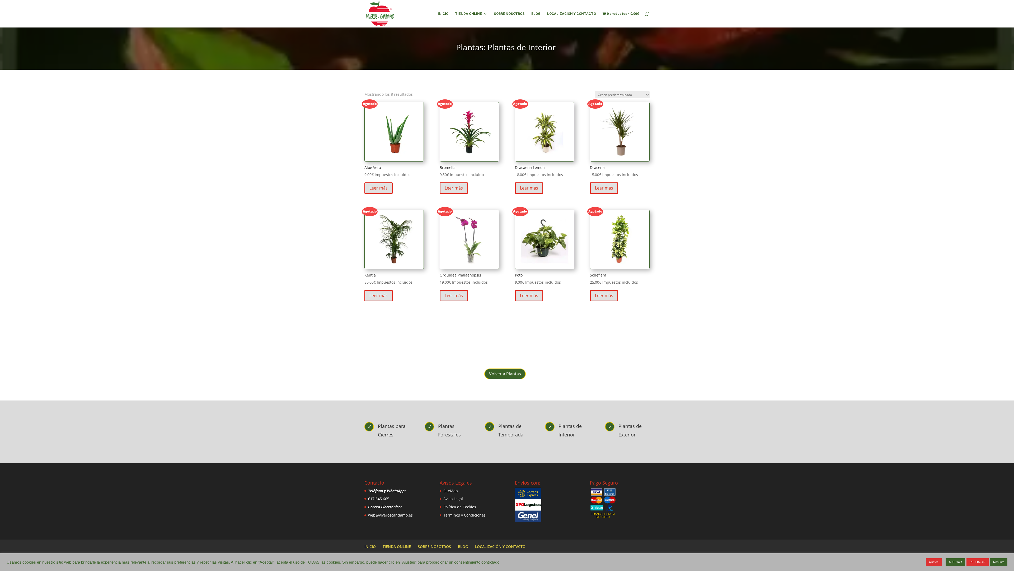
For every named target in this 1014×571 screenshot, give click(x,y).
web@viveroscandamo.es (390, 515)
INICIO (443, 14)
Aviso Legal (453, 498)
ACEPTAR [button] (955, 562)
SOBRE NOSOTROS (509, 14)
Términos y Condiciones (464, 515)
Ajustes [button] (933, 562)
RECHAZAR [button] (977, 562)
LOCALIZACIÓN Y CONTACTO (571, 14)
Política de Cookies (459, 506)
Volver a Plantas (505, 374)
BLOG (536, 14)
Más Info (998, 562)
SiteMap (450, 490)
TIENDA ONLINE (468, 14)
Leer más (378, 188)
